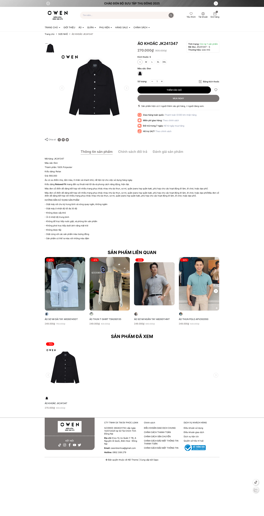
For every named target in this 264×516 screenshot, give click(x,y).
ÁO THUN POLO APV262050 (193, 319)
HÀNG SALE (122, 27)
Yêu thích (191, 17)
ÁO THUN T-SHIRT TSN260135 (105, 319)
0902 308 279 (119, 452)
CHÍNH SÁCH (141, 27)
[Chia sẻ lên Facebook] (59, 139)
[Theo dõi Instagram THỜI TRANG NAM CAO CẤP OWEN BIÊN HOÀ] (64, 445)
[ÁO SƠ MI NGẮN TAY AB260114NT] (154, 284)
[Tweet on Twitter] (67, 139)
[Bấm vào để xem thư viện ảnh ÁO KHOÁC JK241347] (94, 88)
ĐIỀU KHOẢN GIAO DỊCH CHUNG (160, 428)
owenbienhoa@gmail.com (123, 448)
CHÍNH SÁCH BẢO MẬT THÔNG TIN (161, 448)
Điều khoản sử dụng (193, 428)
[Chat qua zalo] (255, 490)
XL (158, 62)
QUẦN (90, 27)
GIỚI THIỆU (69, 27)
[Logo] (57, 15)
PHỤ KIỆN (104, 27)
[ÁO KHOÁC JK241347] (65, 368)
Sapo (155, 459)
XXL (164, 62)
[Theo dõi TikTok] (59, 445)
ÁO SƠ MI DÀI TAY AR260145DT (61, 319)
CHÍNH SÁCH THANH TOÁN (157, 432)
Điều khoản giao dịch (194, 432)
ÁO (80, 27)
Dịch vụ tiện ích (191, 436)
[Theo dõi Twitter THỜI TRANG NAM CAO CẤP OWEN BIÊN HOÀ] (79, 445)
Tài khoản (203, 17)
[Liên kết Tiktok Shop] (255, 482)
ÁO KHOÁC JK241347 (56, 403)
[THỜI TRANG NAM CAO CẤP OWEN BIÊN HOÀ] (70, 427)
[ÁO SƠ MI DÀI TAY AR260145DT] (65, 284)
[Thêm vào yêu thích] (215, 89)
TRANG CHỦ (52, 27)
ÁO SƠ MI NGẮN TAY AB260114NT (152, 319)
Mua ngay (178, 98)
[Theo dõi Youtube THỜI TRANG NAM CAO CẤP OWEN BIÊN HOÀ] (74, 445)
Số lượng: (142, 81)
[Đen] (140, 73)
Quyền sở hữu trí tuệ (194, 440)
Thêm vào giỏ (174, 90)
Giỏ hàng (215, 17)
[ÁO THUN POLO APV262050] (199, 284)
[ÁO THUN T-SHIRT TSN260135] (109, 284)
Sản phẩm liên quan (132, 252)
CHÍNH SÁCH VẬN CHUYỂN (157, 436)
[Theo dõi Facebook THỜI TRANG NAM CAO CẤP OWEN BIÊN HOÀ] (69, 445)
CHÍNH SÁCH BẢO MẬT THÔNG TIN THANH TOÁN (161, 442)
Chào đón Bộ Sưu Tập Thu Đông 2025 (132, 3)
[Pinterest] (63, 139)
